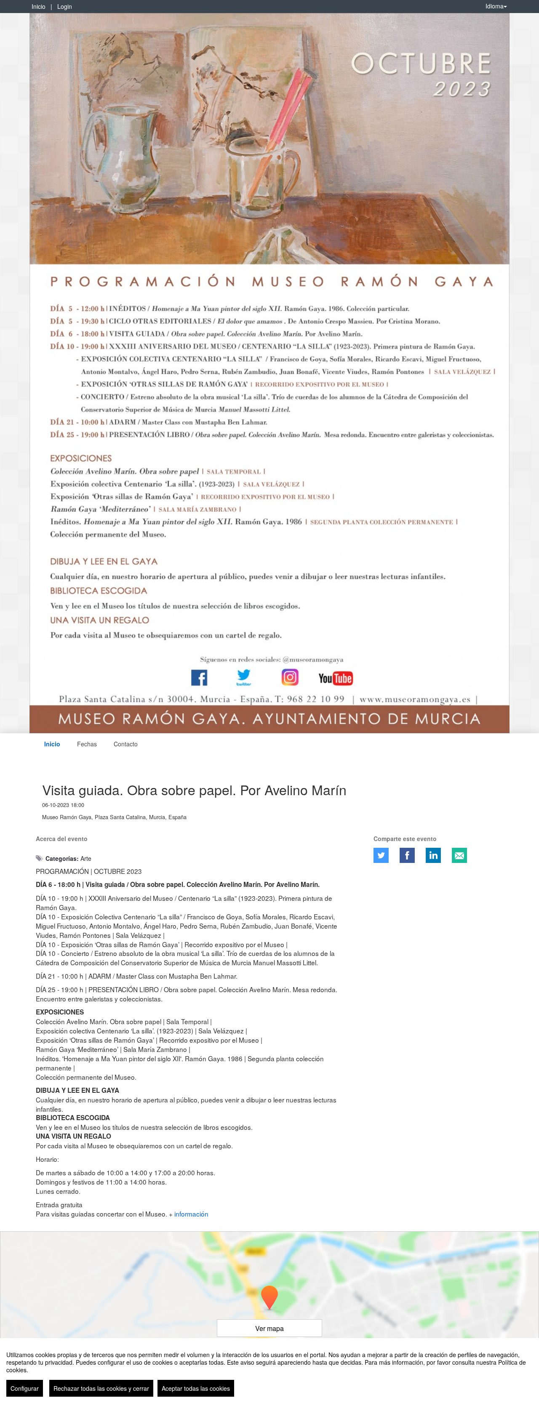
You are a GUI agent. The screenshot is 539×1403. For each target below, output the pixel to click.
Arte (85, 858)
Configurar (25, 1388)
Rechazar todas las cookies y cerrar (101, 1388)
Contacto (126, 744)
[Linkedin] (433, 855)
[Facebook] (407, 855)
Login (64, 6)
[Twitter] (381, 855)
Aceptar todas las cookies (196, 1388)
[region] (269, 1370)
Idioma (495, 6)
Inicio (38, 6)
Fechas (87, 744)
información (191, 1213)
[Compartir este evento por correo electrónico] (459, 855)
